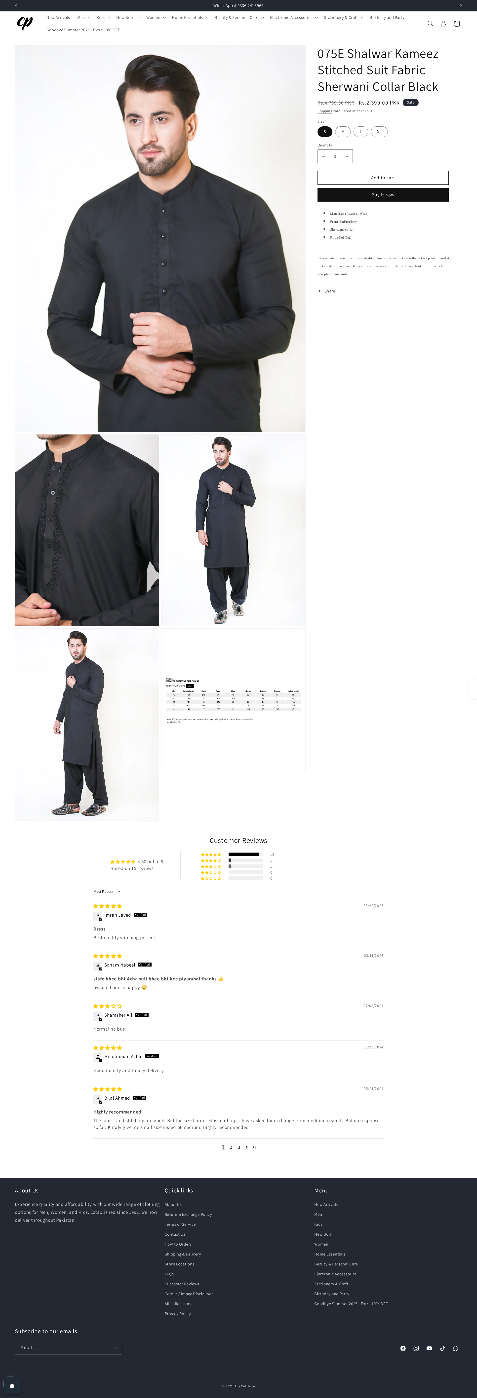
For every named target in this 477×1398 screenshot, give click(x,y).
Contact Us (175, 1234)
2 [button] (231, 1147)
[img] (107, 906)
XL (379, 132)
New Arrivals (326, 1204)
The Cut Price (245, 1386)
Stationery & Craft (331, 1283)
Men (318, 1214)
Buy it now (383, 195)
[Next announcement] (461, 5)
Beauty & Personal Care (336, 1263)
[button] (83, 17)
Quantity (325, 145)
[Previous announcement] (15, 5)
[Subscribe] (115, 1348)
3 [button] (239, 1147)
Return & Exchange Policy (188, 1214)
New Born (323, 1234)
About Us (173, 1204)
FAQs (169, 1273)
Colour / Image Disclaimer (189, 1293)
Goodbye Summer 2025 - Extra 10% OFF (351, 1303)
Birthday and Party (331, 1293)
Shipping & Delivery (183, 1254)
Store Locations (180, 1263)
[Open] (12, 1385)
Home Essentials (329, 1254)
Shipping (325, 110)
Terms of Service (180, 1224)
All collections (178, 1303)
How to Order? (178, 1244)
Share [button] (329, 291)
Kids (318, 1224)
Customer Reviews (182, 1283)
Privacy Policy (178, 1313)
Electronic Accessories (335, 1273)
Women (321, 1244)
